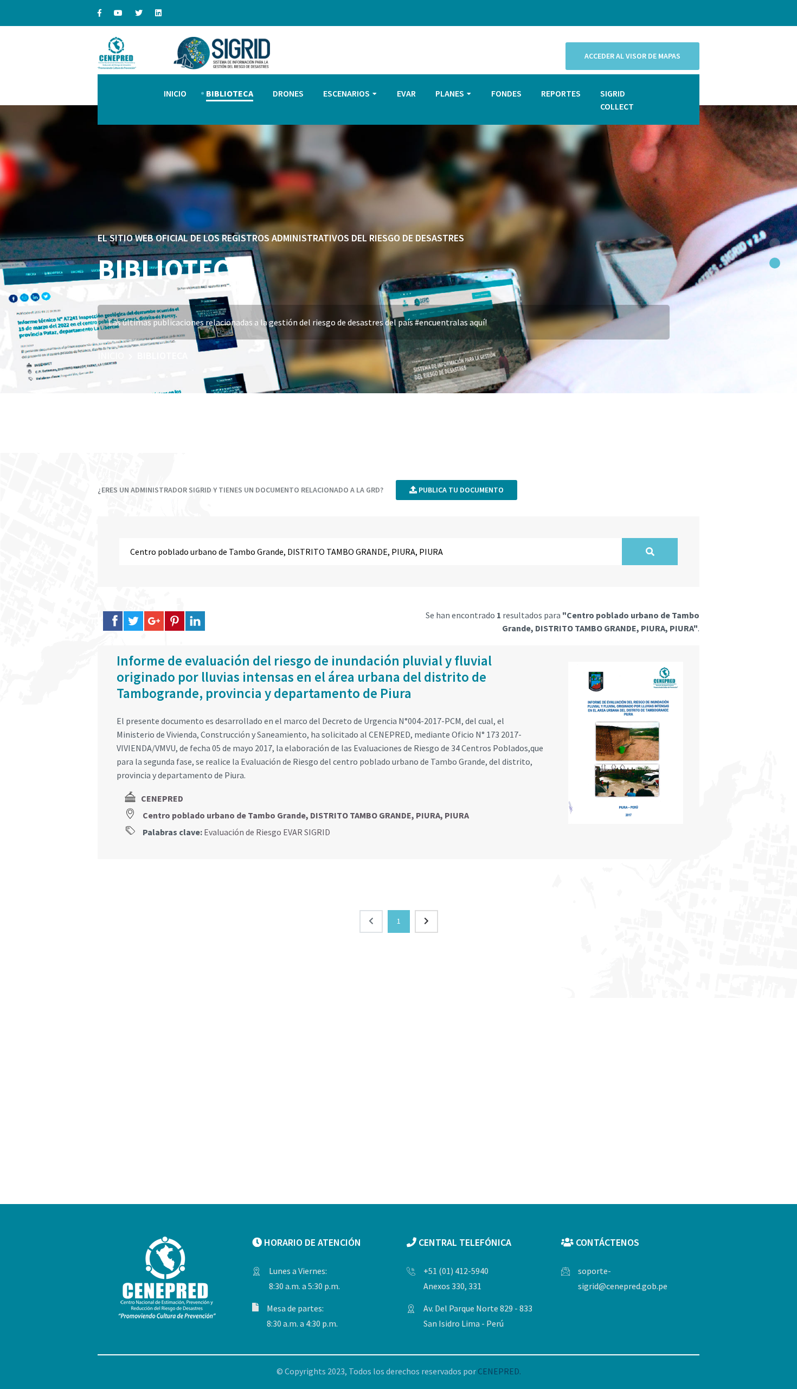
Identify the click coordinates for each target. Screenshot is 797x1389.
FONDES (506, 93)
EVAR (406, 93)
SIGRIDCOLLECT (617, 100)
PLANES (449, 93)
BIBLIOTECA (229, 93)
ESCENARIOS (346, 93)
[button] (775, 243)
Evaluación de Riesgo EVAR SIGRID (267, 832)
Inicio (111, 355)
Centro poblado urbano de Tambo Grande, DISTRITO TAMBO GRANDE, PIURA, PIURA (306, 815)
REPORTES (561, 93)
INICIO (175, 93)
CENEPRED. (499, 1371)
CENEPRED (162, 798)
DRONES (288, 93)
